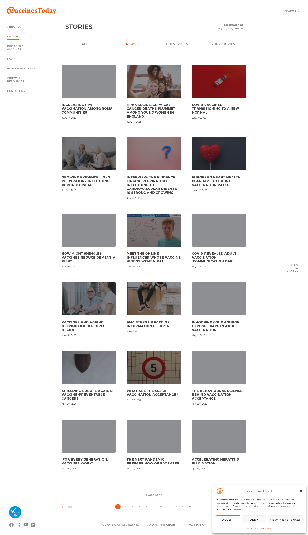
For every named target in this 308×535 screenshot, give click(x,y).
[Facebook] (11, 524)
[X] (18, 524)
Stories (13, 36)
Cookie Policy (252, 528)
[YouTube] (26, 524)
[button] (301, 491)
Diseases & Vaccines (15, 48)
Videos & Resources (15, 80)
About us (14, 26)
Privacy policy (265, 528)
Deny (254, 519)
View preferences (285, 519)
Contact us (16, 90)
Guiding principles (161, 524)
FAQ (10, 58)
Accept (228, 519)
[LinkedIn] (33, 524)
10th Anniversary (21, 68)
